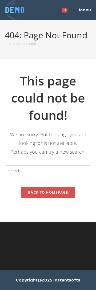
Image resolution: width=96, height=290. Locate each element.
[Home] (6, 43)
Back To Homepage (48, 192)
